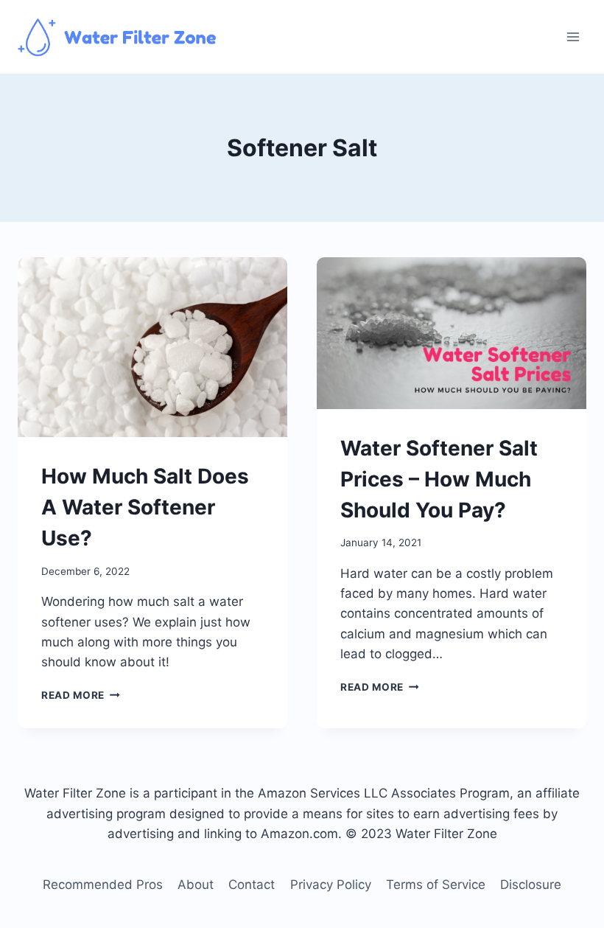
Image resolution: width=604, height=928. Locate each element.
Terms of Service (435, 884)
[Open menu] (572, 36)
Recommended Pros (103, 884)
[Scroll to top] (561, 907)
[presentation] (152, 347)
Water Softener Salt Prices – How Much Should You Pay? (439, 479)
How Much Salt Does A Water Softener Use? (145, 507)
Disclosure (530, 884)
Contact (251, 884)
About (196, 884)
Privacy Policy (330, 884)
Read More (80, 695)
